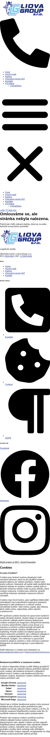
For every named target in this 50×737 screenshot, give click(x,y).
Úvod (7, 72)
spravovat (21, 683)
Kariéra (8, 77)
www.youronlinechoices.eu (37, 652)
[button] (25, 139)
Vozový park (10, 74)
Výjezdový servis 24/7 (15, 79)
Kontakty (9, 81)
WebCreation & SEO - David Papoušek (18, 562)
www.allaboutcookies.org (11, 652)
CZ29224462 (26, 256)
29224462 (9, 256)
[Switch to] (27, 83)
